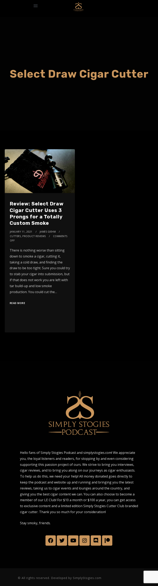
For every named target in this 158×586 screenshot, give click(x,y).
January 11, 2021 (21, 231)
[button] (35, 5)
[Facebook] (50, 540)
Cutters (15, 236)
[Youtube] (73, 540)
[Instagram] (84, 540)
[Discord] (96, 540)
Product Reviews (34, 236)
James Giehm (48, 231)
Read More (17, 303)
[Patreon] (107, 540)
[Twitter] (62, 540)
